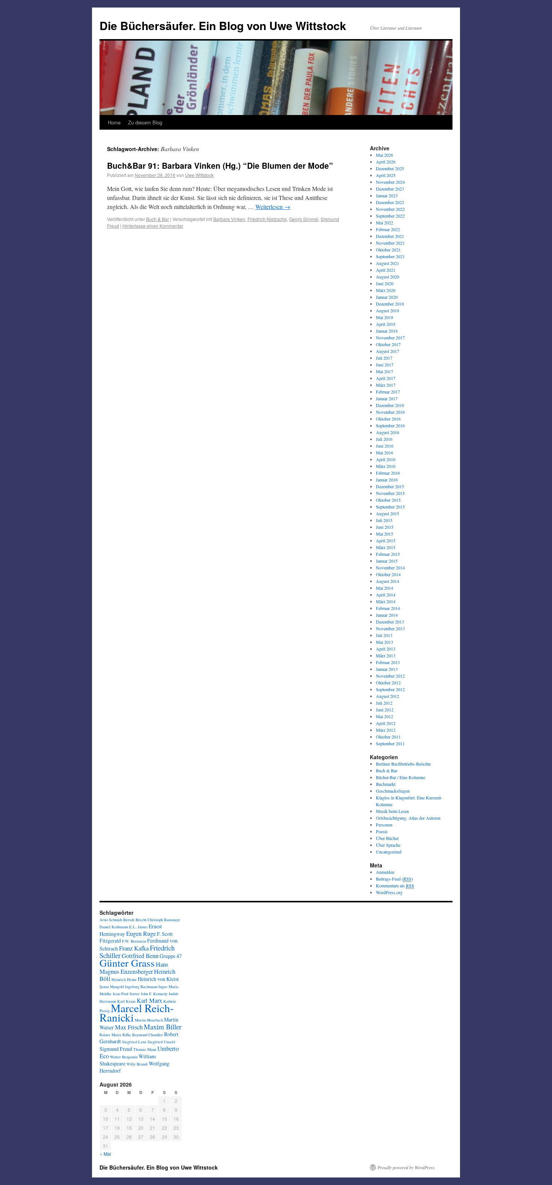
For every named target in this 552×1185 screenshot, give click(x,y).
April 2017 (385, 378)
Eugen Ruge (141, 933)
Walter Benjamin (123, 1056)
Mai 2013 (384, 642)
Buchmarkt (385, 784)
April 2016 (385, 459)
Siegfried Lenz (134, 1041)
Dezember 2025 (390, 168)
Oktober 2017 (388, 344)
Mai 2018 (384, 317)
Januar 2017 (387, 398)
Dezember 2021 (390, 236)
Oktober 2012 (388, 683)
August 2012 (387, 696)
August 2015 (387, 513)
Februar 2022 (388, 229)
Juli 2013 (384, 635)
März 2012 (385, 730)
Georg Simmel (303, 219)
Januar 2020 (387, 297)
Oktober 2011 (388, 737)
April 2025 (385, 175)
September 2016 (390, 425)
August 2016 (387, 432)
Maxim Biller (162, 1026)
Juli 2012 (384, 703)
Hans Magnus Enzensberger (134, 968)
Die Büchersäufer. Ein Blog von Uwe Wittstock (223, 25)
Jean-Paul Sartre (126, 993)
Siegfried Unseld (161, 1041)
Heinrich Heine (124, 979)
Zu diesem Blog (145, 122)
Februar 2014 (388, 608)
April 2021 (385, 270)
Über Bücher (387, 838)
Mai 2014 (384, 588)
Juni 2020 (385, 283)
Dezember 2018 (390, 304)
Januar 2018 (387, 331)
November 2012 (390, 676)
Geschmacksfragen (393, 791)
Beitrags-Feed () (394, 879)
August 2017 (387, 351)
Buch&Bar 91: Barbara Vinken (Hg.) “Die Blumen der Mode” (220, 165)
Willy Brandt (137, 1064)
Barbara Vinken (229, 219)
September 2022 (390, 216)
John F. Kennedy (154, 993)
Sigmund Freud (116, 1048)
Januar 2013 (387, 669)
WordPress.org (389, 892)
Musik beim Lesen (392, 811)
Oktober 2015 (388, 500)
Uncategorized (388, 852)
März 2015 (385, 547)
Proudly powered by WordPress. (406, 1167)
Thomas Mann (144, 1049)
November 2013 (390, 628)
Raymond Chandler (147, 1034)
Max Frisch (129, 1027)
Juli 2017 (384, 358)
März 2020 (385, 290)
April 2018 (385, 324)
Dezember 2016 (390, 405)
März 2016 (385, 466)
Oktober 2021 (388, 250)
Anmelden (385, 872)
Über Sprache (388, 845)
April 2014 (385, 595)
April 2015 (385, 540)
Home (114, 122)
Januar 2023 (387, 195)
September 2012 (390, 689)
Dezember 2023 (390, 189)
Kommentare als (395, 885)
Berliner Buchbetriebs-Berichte (403, 764)
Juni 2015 (385, 527)
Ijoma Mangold (112, 986)
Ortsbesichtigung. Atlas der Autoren (408, 818)
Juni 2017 (385, 365)
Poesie (382, 831)
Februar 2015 (388, 554)
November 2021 (390, 243)
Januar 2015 (387, 561)
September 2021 (390, 256)
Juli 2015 (384, 520)
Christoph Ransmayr (164, 919)
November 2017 (390, 337)
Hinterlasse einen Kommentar (152, 225)
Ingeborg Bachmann (141, 986)
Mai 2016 (384, 452)
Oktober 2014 (388, 574)
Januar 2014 (387, 615)
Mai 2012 (384, 716)
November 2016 (390, 412)
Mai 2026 (384, 155)
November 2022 (390, 209)
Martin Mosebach (149, 1020)
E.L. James (138, 926)
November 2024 (390, 182)
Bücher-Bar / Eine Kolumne (400, 777)
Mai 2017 (384, 371)
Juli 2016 (384, 439)
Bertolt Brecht (134, 919)
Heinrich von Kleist (158, 978)
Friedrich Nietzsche (267, 219)
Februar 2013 (388, 662)
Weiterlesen (272, 206)
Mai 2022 (384, 222)
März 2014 (385, 601)
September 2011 (390, 743)
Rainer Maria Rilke (115, 1034)
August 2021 (387, 263)
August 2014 (387, 581)
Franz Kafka (134, 948)
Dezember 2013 (390, 622)
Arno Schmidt (111, 919)
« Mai (105, 1153)
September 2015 (390, 507)
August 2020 (387, 277)
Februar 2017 (388, 392)
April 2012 (385, 723)
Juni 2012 (385, 710)
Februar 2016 (388, 473)
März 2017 (385, 385)
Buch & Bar (157, 219)
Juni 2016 (385, 446)
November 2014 (390, 568)
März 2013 (385, 655)
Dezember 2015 (390, 486)
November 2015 (390, 493)
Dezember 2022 (390, 202)
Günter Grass (127, 963)
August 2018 (387, 310)
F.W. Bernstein (134, 941)
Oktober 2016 (388, 419)
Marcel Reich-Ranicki (137, 1012)
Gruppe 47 (171, 956)
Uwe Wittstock (199, 175)
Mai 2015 (384, 534)
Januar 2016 (387, 480)
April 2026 (385, 162)
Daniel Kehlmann (114, 926)
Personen (384, 825)
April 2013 (385, 649)
